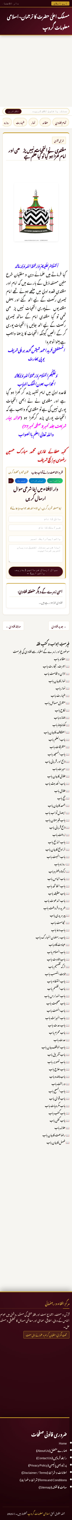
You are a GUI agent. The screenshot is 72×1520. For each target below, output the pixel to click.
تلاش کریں (13, 111)
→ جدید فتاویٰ (59, 625)
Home (63, 1442)
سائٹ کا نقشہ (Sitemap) (53, 1486)
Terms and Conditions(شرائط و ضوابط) (43, 1479)
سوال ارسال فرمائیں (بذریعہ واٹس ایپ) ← (36, 571)
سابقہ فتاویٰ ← (13, 625)
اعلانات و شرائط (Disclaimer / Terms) (44, 1472)
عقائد (45, 122)
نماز (33, 122)
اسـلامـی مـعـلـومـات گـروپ (39, 1513)
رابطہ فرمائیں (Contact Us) (51, 1457)
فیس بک (21, 480)
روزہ (6, 122)
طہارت (20, 122)
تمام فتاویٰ (60, 122)
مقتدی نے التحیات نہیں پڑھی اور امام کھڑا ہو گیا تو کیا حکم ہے (37, 152)
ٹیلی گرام (37, 480)
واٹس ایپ (54, 480)
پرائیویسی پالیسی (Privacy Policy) (47, 1464)
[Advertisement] (36, 71)
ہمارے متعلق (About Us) (51, 1450)
